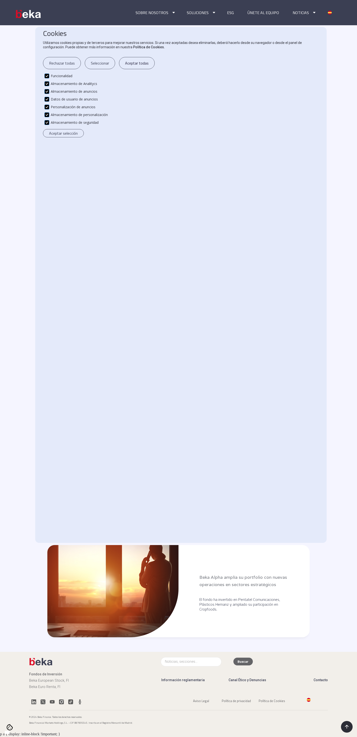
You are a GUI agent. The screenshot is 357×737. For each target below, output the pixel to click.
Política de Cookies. (149, 47)
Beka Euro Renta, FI (44, 687)
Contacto (321, 680)
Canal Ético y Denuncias (247, 680)
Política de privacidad (236, 700)
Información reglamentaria (183, 680)
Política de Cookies (272, 700)
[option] (12, 732)
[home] (29, 14)
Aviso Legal (201, 700)
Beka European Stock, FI (49, 680)
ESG (230, 13)
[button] (154, 12)
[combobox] (7, 732)
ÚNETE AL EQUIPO (263, 13)
